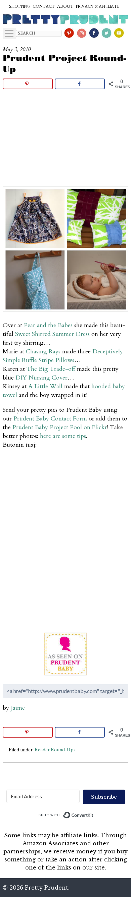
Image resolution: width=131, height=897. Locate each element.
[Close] (118, 340)
